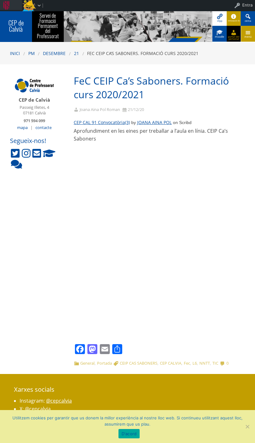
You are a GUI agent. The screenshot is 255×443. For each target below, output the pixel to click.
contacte (43, 127)
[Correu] (36, 153)
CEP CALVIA (170, 363)
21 (76, 53)
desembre (54, 53)
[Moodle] (49, 153)
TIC (215, 363)
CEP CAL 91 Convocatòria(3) (102, 122)
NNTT (204, 363)
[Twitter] (15, 153)
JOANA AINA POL (154, 122)
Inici (15, 53)
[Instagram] (26, 153)
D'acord (129, 433)
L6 (194, 363)
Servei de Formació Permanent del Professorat (48, 26)
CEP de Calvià (16, 26)
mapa (22, 127)
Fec (187, 363)
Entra (247, 4)
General (87, 363)
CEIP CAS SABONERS (138, 363)
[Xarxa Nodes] (16, 164)
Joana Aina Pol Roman (100, 110)
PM (31, 53)
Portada (104, 363)
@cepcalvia (59, 400)
